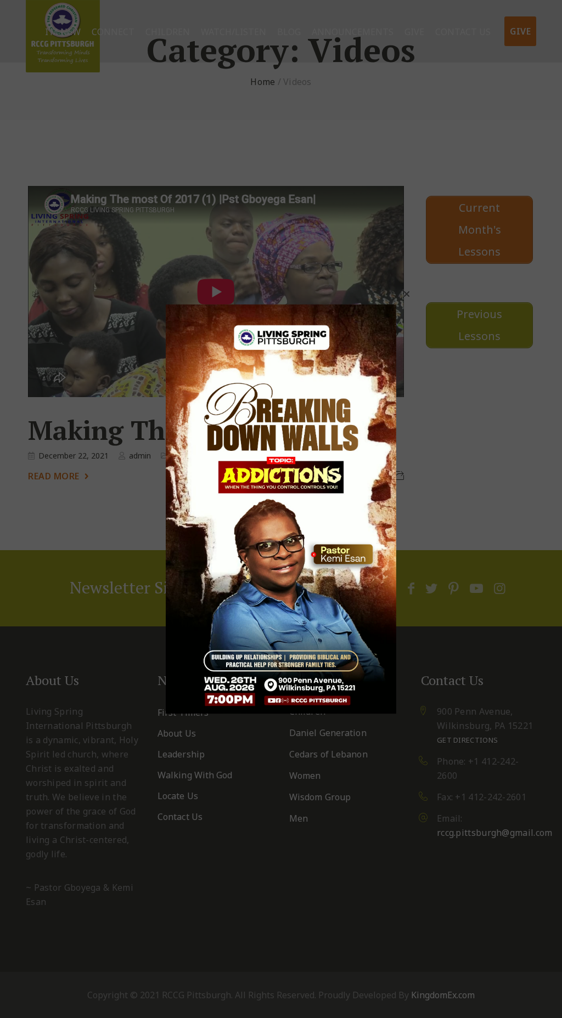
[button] (407, 294)
